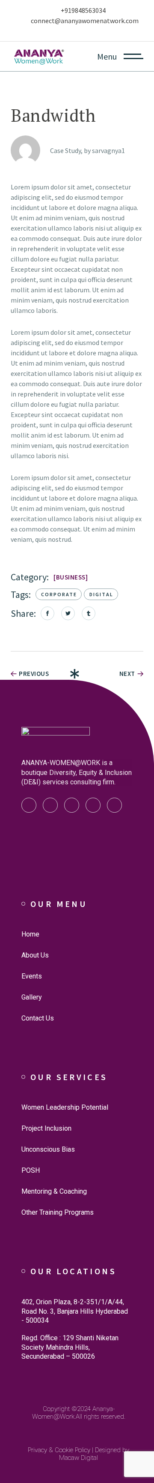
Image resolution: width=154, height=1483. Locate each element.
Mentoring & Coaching (54, 1191)
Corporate (59, 594)
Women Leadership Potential (64, 1107)
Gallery (31, 997)
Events (31, 976)
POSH (30, 1170)
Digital (101, 594)
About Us (35, 955)
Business (71, 577)
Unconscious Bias (48, 1149)
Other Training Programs (57, 1212)
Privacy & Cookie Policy (59, 1450)
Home (30, 934)
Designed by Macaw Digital (94, 1454)
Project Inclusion (46, 1128)
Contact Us (37, 1018)
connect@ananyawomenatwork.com (85, 20)
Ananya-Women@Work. (73, 1412)
